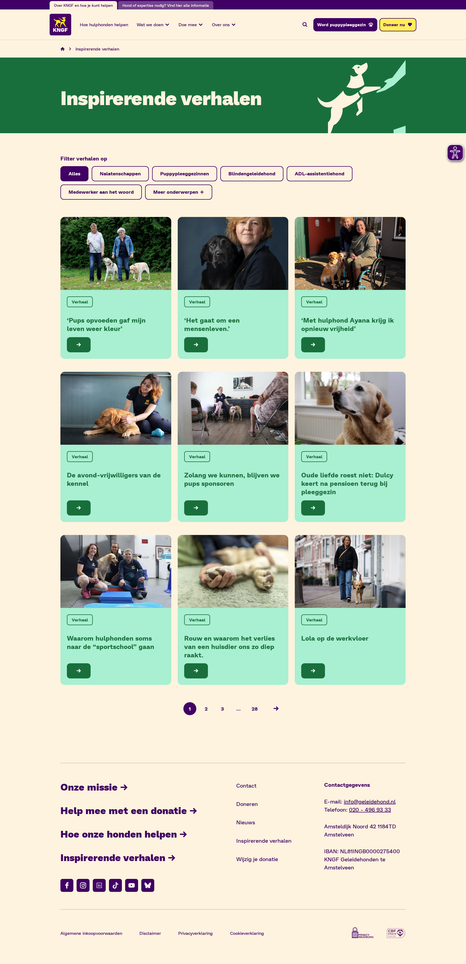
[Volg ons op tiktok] (115, 885)
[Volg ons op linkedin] (99, 885)
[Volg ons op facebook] (66, 885)
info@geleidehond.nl (370, 801)
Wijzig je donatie (257, 859)
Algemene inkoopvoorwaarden (91, 933)
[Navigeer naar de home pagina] (62, 49)
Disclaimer (150, 933)
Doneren (247, 804)
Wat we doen (150, 24)
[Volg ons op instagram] (83, 885)
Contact (246, 785)
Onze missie (89, 787)
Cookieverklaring (247, 933)
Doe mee (188, 24)
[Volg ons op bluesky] (147, 885)
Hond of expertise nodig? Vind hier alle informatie (165, 5)
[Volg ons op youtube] (131, 885)
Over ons (221, 24)
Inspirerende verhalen (112, 857)
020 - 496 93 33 (370, 809)
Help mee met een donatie (123, 810)
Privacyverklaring (195, 933)
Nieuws (245, 822)
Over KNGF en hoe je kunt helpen (83, 5)
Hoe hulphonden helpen (104, 24)
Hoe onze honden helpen (118, 834)
